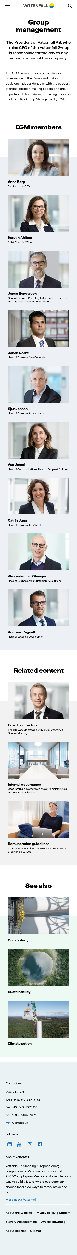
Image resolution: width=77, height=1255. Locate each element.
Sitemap (36, 1231)
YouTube (20, 1144)
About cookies (16, 1231)
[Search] (71, 5)
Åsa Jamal (16, 464)
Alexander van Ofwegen (27, 576)
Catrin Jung (17, 520)
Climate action (20, 1043)
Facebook (40, 1144)
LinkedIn (10, 1144)
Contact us (20, 1123)
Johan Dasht (18, 353)
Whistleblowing (52, 1222)
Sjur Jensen (18, 409)
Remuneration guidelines (28, 844)
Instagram (30, 1144)
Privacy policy (46, 1213)
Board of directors (23, 725)
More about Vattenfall (21, 1199)
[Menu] (7, 5)
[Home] (38, 5)
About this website (19, 1213)
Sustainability (19, 992)
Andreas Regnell (21, 632)
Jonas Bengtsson (22, 293)
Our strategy (18, 940)
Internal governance (24, 784)
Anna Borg (16, 182)
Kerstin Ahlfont (20, 237)
